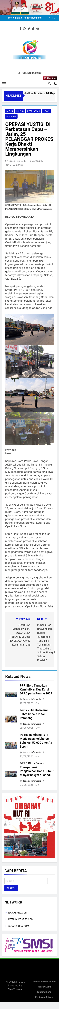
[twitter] (29, 29)
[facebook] (20, 29)
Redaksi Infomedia (18, 160)
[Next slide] (55, 17)
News (46, 111)
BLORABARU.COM (17, 912)
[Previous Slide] (50, 17)
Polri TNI (11, 116)
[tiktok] (33, 29)
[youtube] (37, 29)
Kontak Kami (44, 986)
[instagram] (24, 29)
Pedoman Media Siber (44, 981)
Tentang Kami (44, 992)
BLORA (9, 111)
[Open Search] (49, 83)
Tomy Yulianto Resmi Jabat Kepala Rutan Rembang (34, 714)
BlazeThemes (15, 989)
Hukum (20, 111)
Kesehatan (33, 111)
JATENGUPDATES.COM (20, 919)
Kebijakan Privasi (44, 997)
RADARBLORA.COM (18, 926)
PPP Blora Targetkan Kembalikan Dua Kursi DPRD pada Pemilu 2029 (36, 689)
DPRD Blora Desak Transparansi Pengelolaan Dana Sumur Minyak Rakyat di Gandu (25, 18)
